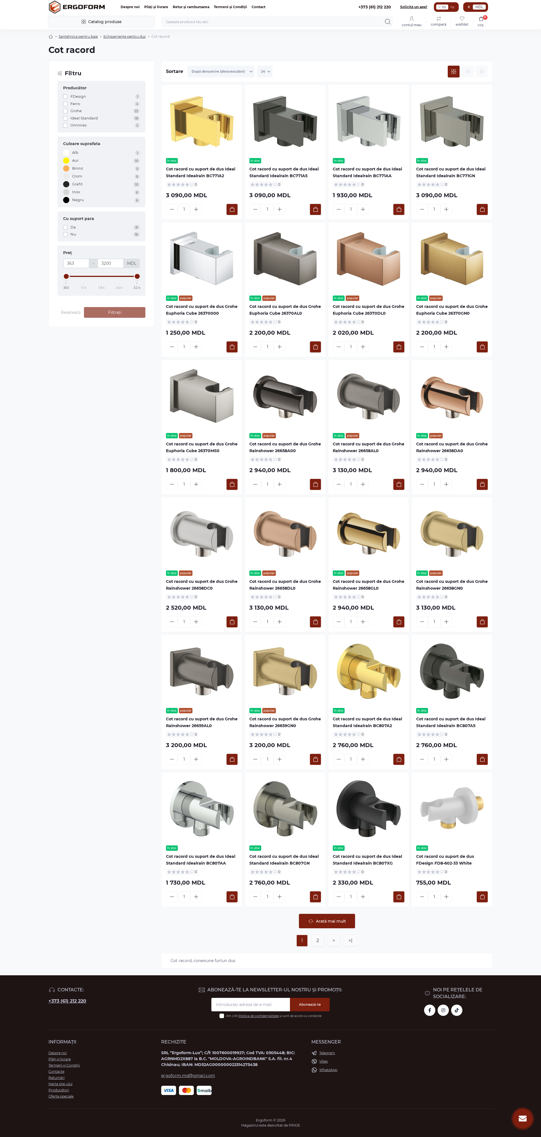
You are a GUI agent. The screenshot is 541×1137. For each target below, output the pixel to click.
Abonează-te (310, 1004)
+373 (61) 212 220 (67, 1001)
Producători (58, 1090)
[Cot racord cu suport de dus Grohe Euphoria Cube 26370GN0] (452, 259)
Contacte (56, 1071)
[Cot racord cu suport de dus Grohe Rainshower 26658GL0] (368, 534)
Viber (323, 1061)
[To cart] (232, 209)
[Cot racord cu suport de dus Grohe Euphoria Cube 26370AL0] (285, 259)
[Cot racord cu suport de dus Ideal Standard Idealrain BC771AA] (368, 121)
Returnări (56, 1078)
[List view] (468, 71)
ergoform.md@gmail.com (188, 1075)
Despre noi (130, 7)
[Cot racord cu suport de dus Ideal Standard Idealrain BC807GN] (285, 809)
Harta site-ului (60, 1084)
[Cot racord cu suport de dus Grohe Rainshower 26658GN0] (452, 534)
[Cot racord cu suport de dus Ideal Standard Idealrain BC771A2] (202, 121)
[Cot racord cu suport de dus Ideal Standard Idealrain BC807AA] (202, 809)
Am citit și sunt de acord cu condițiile (274, 1016)
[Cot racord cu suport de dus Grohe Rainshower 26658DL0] (285, 534)
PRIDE (294, 1125)
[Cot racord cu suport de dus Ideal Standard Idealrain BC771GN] (452, 121)
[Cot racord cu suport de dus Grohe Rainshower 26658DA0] (452, 396)
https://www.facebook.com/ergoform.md (429, 1010)
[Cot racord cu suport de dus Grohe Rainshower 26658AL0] (368, 396)
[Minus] (172, 209)
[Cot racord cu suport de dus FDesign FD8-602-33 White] (452, 809)
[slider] (66, 276)
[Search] (388, 21)
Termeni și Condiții (230, 7)
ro (444, 7)
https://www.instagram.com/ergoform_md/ (443, 1010)
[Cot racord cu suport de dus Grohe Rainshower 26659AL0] (202, 671)
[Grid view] (454, 71)
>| (350, 940)
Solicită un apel (413, 7)
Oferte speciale (61, 1096)
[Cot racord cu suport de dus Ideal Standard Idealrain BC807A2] (368, 671)
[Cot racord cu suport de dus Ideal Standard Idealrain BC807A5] (452, 671)
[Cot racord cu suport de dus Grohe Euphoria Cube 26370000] (202, 259)
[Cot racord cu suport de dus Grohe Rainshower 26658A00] (285, 396)
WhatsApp (328, 1070)
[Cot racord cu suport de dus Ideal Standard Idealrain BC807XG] (368, 809)
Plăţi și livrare (156, 7)
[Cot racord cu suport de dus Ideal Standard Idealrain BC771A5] (285, 121)
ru (452, 7)
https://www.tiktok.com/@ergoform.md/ (456, 1010)
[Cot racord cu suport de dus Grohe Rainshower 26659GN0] (285, 671)
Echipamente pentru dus (124, 36)
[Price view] (482, 71)
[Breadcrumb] (50, 36)
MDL (479, 7)
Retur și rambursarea (191, 7)
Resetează (71, 312)
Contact (258, 7)
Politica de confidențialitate (259, 1016)
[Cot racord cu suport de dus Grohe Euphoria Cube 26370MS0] (202, 396)
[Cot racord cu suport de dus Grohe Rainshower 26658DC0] (202, 534)
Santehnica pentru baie (78, 36)
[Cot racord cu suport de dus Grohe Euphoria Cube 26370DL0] (368, 259)
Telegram (327, 1053)
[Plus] (196, 209)
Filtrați (114, 312)
